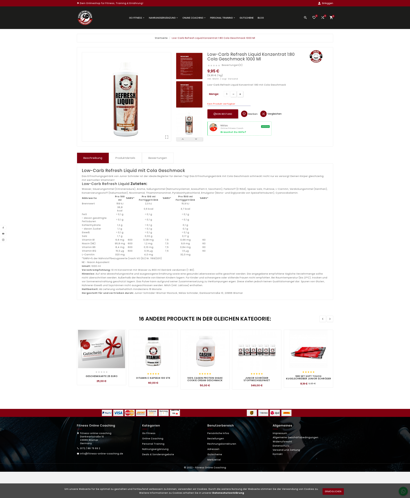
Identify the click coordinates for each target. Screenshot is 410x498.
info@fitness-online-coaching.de (101, 453)
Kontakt (278, 454)
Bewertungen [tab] (157, 158)
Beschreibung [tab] (92, 158)
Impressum (280, 433)
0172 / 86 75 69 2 (90, 448)
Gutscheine (214, 454)
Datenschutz (281, 445)
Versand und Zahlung (286, 450)
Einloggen (327, 3)
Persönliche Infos (218, 433)
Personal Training (153, 443)
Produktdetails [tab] (125, 158)
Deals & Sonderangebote (158, 454)
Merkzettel (214, 459)
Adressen (213, 449)
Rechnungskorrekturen (221, 443)
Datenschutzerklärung (228, 492)
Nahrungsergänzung (155, 449)
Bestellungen (215, 438)
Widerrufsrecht (282, 441)
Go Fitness (149, 433)
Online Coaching (152, 438)
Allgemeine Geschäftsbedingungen (295, 437)
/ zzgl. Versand (229, 78)
